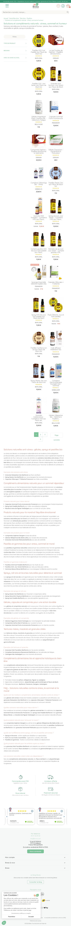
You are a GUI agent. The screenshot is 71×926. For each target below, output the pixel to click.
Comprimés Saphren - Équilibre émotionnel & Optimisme (39, 151)
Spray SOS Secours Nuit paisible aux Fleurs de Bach (39, 316)
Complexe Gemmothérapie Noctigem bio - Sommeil (56, 383)
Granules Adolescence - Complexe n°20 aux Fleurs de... (38, 417)
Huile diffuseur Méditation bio (55, 349)
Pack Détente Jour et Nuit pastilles (56, 316)
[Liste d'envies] (58, 6)
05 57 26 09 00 (35, 836)
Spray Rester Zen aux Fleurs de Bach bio (39, 381)
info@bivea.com (35, 839)
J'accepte (31, 916)
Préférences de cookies (35, 921)
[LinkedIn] (42, 894)
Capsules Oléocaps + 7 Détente (56, 283)
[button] (4, 923)
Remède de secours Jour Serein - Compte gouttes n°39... (56, 250)
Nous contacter (35, 851)
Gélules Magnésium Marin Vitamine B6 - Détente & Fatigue (38, 118)
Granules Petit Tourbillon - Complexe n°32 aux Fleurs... (39, 217)
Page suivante (57, 435)
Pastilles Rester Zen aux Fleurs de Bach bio (56, 184)
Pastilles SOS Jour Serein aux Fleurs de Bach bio (38, 85)
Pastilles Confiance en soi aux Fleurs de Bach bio (39, 349)
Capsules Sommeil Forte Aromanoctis (56, 117)
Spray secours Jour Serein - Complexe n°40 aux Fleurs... (56, 217)
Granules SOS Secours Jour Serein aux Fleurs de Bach (55, 85)
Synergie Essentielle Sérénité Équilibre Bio (39, 283)
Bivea (35, 5)
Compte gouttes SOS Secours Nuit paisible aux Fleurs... (39, 250)
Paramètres (11, 916)
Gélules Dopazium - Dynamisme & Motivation (56, 151)
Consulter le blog (35, 882)
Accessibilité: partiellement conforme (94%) (55, 917)
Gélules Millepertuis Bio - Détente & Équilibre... (56, 417)
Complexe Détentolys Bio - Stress (39, 183)
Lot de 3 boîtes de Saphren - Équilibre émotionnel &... (56, 52)
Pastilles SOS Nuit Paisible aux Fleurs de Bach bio (39, 52)
